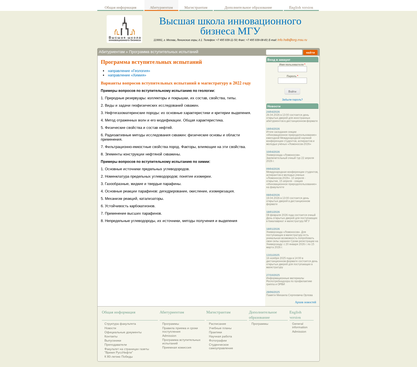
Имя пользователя (292, 64)
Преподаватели (115, 344)
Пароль (292, 76)
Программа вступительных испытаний (163, 52)
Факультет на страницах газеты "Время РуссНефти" (126, 350)
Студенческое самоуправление (221, 346)
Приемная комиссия (176, 347)
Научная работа (220, 336)
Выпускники (112, 340)
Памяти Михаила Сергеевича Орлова (289, 295)
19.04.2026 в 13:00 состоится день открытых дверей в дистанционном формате (288, 201)
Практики (215, 332)
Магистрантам (195, 7)
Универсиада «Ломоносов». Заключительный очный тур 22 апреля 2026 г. (290, 158)
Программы (170, 323)
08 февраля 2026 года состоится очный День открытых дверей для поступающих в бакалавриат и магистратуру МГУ (291, 218)
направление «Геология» (129, 71)
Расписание (217, 323)
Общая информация (120, 7)
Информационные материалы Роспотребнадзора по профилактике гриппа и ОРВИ (289, 281)
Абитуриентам (161, 7)
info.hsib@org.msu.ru (292, 39)
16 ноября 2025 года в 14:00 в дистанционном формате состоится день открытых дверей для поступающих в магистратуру (292, 263)
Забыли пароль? (292, 99)
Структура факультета (120, 323)
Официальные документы (123, 332)
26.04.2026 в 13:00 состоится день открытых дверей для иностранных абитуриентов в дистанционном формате (292, 118)
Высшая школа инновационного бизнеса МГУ (230, 25)
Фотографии (218, 340)
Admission (169, 335)
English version (301, 7)
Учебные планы (220, 328)
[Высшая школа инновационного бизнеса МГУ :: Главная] (124, 42)
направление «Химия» (127, 75)
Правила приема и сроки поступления (180, 329)
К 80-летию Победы (118, 356)
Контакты (110, 336)
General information (300, 325)
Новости (110, 328)
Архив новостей (305, 302)
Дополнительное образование (248, 7)
